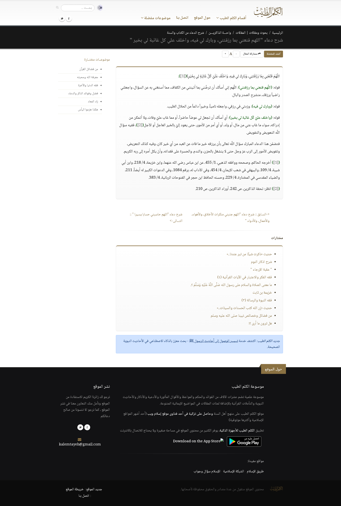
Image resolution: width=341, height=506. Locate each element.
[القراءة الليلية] (99, 8)
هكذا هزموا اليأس (88, 109)
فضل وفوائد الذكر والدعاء (83, 93)
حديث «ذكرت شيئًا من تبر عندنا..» (249, 254)
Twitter (62, 18)
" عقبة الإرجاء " (261, 270)
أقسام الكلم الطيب (232, 18)
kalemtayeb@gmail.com (80, 445)
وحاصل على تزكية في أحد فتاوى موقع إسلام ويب (180, 414)
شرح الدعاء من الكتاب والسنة (185, 33)
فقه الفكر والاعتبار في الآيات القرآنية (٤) (244, 277)
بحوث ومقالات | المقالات (252, 33)
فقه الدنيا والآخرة (88, 85)
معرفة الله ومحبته (87, 77)
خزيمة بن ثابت (262, 293)
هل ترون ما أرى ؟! (260, 323)
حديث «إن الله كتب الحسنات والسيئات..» (244, 308)
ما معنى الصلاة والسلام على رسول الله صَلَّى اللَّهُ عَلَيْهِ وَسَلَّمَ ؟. (231, 285)
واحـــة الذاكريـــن (220, 33)
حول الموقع (202, 18)
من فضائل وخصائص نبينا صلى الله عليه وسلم (241, 316)
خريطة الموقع (75, 489)
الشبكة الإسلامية (233, 471)
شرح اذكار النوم (261, 262)
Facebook (69, 18)
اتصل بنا (182, 18)
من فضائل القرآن (88, 69)
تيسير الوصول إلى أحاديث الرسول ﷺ (213, 341)
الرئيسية (277, 33)
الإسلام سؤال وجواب (207, 471)
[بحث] (57, 8)
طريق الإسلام (255, 471)
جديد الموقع (94, 489)
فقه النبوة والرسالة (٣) (257, 300)
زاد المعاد (93, 101)
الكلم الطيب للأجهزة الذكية (237, 431)
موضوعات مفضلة (156, 18)
